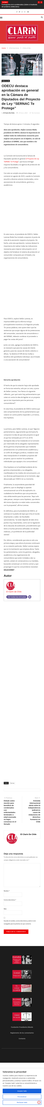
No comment (36, 113)
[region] (22, 1087)
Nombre (7, 891)
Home (4, 48)
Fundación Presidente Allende (22, 1027)
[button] (39, 2)
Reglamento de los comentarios (22, 1033)
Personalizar (22, 1097)
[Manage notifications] (39, 1102)
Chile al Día (26, 48)
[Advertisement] (22, 211)
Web (5, 909)
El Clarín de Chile (8, 113)
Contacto (22, 1039)
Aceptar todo (22, 1091)
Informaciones (14, 48)
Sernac (12, 783)
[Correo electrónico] (29, 597)
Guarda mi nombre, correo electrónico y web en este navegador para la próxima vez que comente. (20, 922)
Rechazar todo (22, 1102)
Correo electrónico (10, 900)
